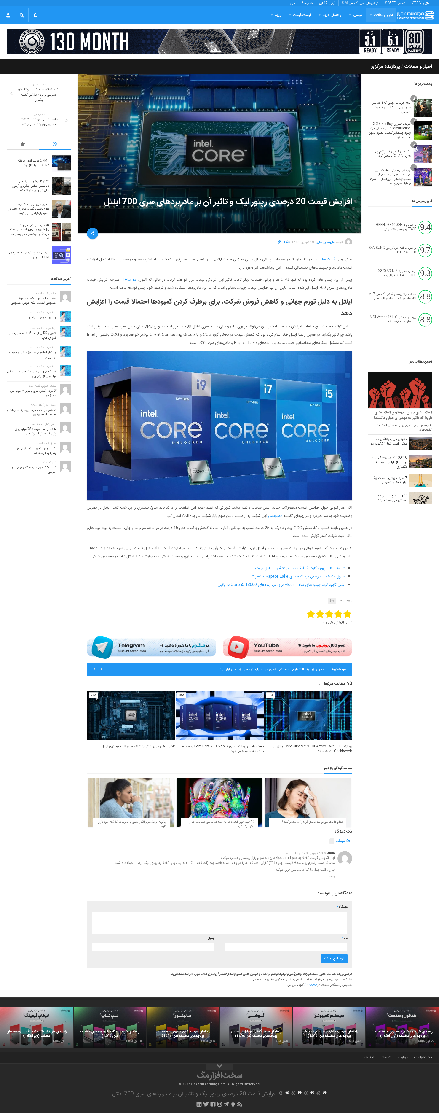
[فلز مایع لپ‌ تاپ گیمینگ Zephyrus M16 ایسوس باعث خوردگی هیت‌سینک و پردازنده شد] (61, 232)
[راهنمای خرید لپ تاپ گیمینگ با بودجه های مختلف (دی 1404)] (36, 1027)
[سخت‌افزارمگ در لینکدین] (199, 1104)
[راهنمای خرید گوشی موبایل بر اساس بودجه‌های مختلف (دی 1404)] (256, 1027)
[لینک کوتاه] (279, 242)
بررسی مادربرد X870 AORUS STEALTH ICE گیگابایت (397, 273)
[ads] (219, 41)
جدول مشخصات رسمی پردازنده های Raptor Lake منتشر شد (297, 576)
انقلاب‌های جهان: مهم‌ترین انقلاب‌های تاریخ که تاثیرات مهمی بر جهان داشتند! (403, 415)
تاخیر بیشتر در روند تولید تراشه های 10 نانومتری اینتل (138, 746)
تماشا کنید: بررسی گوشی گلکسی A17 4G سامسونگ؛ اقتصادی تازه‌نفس (392, 296)
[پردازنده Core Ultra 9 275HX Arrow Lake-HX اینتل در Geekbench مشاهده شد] (308, 715)
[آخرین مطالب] (55, 145)
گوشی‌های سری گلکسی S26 (360, 3)
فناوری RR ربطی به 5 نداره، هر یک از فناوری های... (32, 336)
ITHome (128, 280)
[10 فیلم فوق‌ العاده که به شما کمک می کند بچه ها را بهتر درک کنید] (220, 802)
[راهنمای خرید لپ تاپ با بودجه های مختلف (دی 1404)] (110, 1027)
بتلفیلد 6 (307, 3)
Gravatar (310, 985)
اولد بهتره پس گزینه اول (41, 317)
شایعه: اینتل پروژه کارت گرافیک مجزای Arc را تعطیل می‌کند (299, 568)
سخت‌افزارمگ (423, 1057)
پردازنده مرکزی (385, 66)
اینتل (332, 600)
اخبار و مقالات (383, 15)
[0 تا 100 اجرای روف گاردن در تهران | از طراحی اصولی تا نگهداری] (420, 461)
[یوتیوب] (287, 647)
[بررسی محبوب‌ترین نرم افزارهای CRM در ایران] (61, 255)
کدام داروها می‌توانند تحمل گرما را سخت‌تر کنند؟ (312, 822)
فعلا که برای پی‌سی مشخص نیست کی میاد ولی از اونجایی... (31, 374)
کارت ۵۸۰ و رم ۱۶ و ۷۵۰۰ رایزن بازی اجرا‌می (33, 470)
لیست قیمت (302, 15)
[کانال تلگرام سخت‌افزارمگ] (226, 1104)
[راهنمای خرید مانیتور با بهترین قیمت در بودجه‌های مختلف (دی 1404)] (183, 1027)
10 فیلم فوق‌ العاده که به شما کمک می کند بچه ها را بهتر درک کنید (221, 824)
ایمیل (209, 938)
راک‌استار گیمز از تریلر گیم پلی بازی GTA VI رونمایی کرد (392, 154)
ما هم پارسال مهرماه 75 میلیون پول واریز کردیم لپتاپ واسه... (34, 431)
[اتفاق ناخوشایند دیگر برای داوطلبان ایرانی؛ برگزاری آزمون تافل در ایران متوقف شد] (61, 186)
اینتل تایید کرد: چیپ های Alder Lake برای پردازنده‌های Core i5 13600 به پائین (281, 585)
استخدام (368, 1057)
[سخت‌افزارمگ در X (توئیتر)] (206, 1104)
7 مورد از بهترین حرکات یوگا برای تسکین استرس (390, 480)
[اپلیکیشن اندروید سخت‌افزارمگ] (232, 1104)
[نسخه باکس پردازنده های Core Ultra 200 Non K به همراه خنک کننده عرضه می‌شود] (220, 715)
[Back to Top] (219, 1067)
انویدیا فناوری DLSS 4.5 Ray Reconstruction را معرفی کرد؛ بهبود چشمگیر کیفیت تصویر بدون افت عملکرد (390, 130)
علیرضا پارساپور (325, 242)
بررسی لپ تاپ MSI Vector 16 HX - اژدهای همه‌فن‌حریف (393, 320)
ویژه (278, 15)
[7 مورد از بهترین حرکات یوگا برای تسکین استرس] (420, 480)
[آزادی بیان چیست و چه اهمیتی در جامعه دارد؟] (420, 498)
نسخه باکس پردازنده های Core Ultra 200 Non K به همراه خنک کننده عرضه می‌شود (223, 749)
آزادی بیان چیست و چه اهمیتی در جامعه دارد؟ (392, 498)
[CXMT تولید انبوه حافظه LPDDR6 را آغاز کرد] (61, 163)
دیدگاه (338, 841)
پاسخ (332, 876)
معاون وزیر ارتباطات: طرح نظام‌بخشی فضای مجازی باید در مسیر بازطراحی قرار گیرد (272, 669)
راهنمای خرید (332, 15)
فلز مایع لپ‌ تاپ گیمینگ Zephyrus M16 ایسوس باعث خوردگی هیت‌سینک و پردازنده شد (29, 232)
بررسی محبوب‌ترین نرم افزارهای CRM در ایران (29, 255)
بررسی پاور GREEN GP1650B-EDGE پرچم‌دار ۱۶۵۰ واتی (396, 227)
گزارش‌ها (328, 259)
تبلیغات (385, 1057)
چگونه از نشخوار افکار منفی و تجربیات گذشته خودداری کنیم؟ (131, 824)
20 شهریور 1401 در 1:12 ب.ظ (304, 853)
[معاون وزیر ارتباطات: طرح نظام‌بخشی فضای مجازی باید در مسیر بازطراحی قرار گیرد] (61, 209)
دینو (292, 3)
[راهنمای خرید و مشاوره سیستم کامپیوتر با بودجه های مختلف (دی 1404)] (329, 1027)
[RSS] (240, 1104)
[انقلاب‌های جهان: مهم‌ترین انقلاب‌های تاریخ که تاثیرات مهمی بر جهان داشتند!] (400, 390)
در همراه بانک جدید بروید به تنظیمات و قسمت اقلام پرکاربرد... (31, 412)
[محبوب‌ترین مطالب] (23, 145)
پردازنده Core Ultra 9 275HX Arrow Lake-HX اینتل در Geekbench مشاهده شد (312, 749)
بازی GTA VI (420, 3)
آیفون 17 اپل (327, 3)
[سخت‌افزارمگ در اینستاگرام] (219, 1104)
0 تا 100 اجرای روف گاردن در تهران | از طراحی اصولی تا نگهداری (388, 462)
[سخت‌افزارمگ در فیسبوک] (213, 1104)
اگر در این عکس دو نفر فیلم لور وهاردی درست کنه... (36, 451)
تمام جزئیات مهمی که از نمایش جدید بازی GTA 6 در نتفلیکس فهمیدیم (391, 107)
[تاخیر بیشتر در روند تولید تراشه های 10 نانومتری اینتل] (131, 715)
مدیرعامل (275, 516)
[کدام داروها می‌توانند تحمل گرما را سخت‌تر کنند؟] (308, 802)
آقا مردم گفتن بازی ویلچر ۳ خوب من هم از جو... (33, 393)
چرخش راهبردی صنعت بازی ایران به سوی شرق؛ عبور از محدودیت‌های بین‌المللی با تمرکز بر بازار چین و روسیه (390, 176)
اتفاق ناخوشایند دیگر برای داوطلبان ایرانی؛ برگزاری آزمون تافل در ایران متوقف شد (30, 186)
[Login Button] (8, 15)
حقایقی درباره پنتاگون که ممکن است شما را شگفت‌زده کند (389, 444)
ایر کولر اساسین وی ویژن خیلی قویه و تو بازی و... (32, 355)
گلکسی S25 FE (395, 3)
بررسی (357, 15)
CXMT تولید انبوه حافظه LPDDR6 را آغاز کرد (33, 163)
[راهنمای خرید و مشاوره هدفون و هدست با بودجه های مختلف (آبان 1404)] (402, 1027)
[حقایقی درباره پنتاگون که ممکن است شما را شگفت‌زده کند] (420, 443)
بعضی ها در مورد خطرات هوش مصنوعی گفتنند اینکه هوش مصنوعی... (32, 301)
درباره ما (402, 1057)
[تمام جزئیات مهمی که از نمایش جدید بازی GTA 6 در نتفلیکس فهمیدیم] (423, 108)
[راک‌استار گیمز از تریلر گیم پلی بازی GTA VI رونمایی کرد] (423, 154)
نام (344, 938)
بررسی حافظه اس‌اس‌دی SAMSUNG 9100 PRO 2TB (392, 250)
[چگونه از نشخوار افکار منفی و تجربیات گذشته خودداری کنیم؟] (131, 802)
